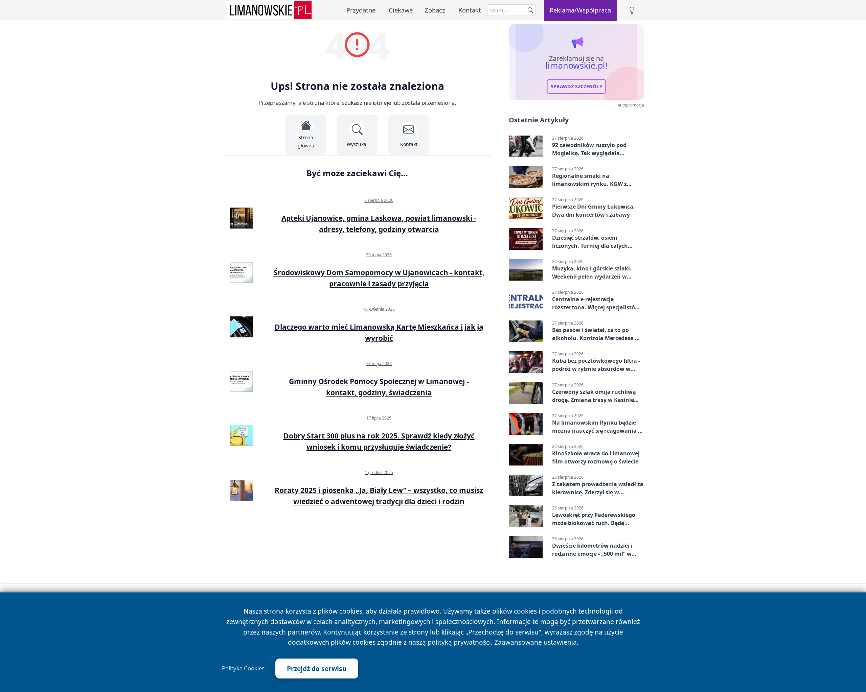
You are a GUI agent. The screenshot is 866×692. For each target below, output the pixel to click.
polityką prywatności (459, 642)
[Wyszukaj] (530, 10)
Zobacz (435, 10)
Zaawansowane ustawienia (535, 642)
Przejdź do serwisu (317, 668)
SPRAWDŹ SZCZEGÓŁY (576, 86)
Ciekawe (401, 10)
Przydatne (360, 10)
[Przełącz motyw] (632, 10)
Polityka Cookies (243, 668)
